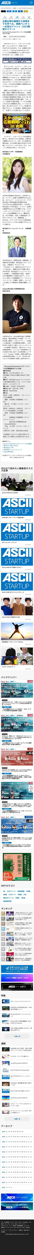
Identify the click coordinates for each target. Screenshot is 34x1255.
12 (31, 1136)
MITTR (18, 1227)
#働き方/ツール (8, 898)
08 (22, 1131)
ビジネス (12, 1222)
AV (5, 1224)
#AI (4, 891)
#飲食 (23, 898)
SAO (15, 1227)
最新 (29, 17)
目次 (5, 17)
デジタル (20, 1222)
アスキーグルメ (9, 1227)
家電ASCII (3, 1227)
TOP (2, 1222)
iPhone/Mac (25, 1222)
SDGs (23, 1227)
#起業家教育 (7, 901)
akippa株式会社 (8, 452)
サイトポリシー (4, 1230)
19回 (11, 17)
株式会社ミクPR (8, 447)
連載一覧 (17, 1119)
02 (9, 1131)
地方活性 (28, 1227)
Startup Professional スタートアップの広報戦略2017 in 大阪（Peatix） (18, 444)
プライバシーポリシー (13, 1230)
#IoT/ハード (11, 891)
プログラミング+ (4, 1225)
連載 (14, 8)
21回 (23, 17)
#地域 (5, 894)
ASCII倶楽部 (6, 1222)
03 (11, 1131)
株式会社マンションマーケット (13, 450)
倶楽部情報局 (20, 1225)
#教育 (17, 898)
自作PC (2, 1224)
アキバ (8, 1224)
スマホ (12, 1224)
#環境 (20, 894)
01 (6, 1131)
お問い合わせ (26, 1230)
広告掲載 (3, 1232)
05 (15, 1131)
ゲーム (10, 1225)
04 (13, 1131)
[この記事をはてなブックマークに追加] (14, 11)
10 (26, 1136)
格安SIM (14, 1225)
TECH (16, 1222)
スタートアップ (22, 1224)
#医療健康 (20, 891)
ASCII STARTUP (6, 8)
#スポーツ (12, 894)
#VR (25, 894)
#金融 (28, 891)
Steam (16, 1224)
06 (17, 1131)
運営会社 (21, 1230)
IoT (21, 1227)
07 (20, 1131)
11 (28, 1136)
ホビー (30, 1222)
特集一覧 (17, 1036)
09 (24, 1136)
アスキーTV (26, 1225)
